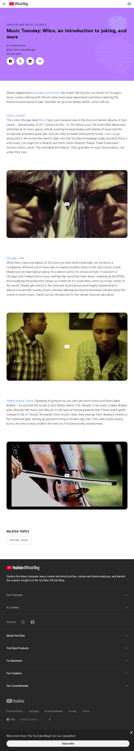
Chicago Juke (15, 258)
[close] (131, 732)
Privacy (72, 711)
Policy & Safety (15, 711)
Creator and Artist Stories (26, 24)
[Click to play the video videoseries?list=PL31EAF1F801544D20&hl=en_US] (67, 204)
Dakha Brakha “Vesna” (20, 400)
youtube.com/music (47, 92)
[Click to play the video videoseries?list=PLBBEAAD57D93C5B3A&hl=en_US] (67, 346)
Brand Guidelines (54, 711)
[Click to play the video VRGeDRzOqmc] (67, 475)
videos (108, 134)
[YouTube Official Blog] (18, 4)
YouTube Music (18, 540)
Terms (85, 711)
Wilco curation (16, 115)
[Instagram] (23, 622)
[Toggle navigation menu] (4, 4)
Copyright (34, 711)
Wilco (43, 120)
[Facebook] (32, 622)
